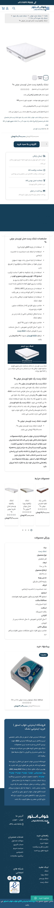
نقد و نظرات (44, 223)
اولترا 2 (24, 773)
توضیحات (45, 208)
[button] (47, 8)
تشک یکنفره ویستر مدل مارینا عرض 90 (11, 506)
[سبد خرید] (3, 8)
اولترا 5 (41, 777)
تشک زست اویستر (38, 129)
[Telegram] (14, 878)
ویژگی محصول (42, 215)
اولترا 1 (30, 773)
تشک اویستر (32, 335)
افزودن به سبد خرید (26, 144)
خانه (46, 16)
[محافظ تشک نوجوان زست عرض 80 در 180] (27, 674)
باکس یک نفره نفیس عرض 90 (42, 503)
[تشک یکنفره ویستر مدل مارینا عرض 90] (11, 490)
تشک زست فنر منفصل (11, 117)
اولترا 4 (11, 773)
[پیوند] (7, 8)
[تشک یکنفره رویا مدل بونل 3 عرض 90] (27, 490)
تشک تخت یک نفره (20, 16)
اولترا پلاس (38, 773)
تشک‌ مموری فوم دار (11, 121)
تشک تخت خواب (36, 16)
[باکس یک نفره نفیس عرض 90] (42, 490)
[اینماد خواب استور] (15, 887)
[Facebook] (19, 878)
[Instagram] (9, 878)
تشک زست (21, 331)
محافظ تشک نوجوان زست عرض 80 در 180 (27, 700)
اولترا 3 (18, 773)
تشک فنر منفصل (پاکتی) (40, 121)
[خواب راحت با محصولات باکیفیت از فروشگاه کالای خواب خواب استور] (39, 8)
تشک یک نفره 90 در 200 (39, 18)
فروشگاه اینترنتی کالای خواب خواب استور (19, 901)
